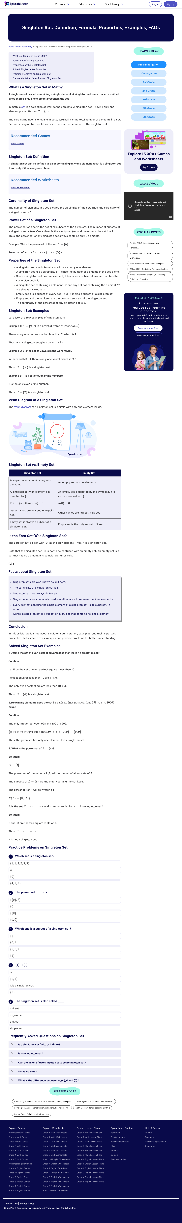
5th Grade (149, 116)
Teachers (149, 1137)
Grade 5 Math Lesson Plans (89, 1155)
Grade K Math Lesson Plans (89, 1132)
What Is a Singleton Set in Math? (30, 56)
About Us (115, 1150)
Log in (155, 4)
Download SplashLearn (155, 1141)
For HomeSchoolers (120, 1141)
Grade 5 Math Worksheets (55, 1155)
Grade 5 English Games (19, 1190)
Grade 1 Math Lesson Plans (89, 1137)
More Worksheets (20, 187)
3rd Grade (149, 99)
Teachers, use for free (148, 335)
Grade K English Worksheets (56, 1163)
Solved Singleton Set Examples (29, 69)
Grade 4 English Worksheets (56, 1181)
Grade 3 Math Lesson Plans (89, 1146)
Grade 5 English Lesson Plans (90, 1181)
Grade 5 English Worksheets (56, 1186)
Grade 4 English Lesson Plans (90, 1177)
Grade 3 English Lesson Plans (90, 1172)
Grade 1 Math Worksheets (55, 1137)
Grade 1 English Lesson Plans (90, 1163)
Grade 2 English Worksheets (56, 1172)
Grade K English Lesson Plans (90, 1159)
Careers (114, 1155)
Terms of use (11, 1203)
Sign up (170, 4)
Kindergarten (149, 73)
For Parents (116, 1132)
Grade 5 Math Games (18, 1159)
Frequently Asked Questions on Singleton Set (37, 78)
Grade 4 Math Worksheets (55, 1150)
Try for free (149, 167)
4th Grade (149, 108)
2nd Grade (148, 90)
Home (11, 46)
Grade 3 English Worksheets (56, 1177)
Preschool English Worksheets (56, 1159)
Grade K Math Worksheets (55, 1132)
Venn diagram (22, 406)
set (23, 106)
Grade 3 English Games (19, 1181)
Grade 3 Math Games (18, 1150)
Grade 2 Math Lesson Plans (89, 1141)
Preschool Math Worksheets (55, 1190)
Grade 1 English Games (19, 1172)
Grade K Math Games (18, 1137)
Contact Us (150, 1146)
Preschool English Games (20, 1163)
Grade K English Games (19, 1168)
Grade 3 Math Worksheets (55, 1146)
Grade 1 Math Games (18, 1141)
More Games (17, 143)
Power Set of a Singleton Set (28, 60)
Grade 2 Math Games (18, 1146)
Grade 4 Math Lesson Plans (89, 1150)
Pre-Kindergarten (148, 64)
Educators (85, 4)
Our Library (112, 4)
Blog (113, 1146)
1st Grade (149, 82)
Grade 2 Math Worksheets (55, 1141)
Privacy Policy (26, 1203)
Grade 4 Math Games (18, 1155)
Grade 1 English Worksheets (55, 1168)
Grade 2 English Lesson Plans (90, 1168)
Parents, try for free (148, 328)
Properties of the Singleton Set (29, 65)
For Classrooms (118, 1137)
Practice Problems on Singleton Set (32, 73)
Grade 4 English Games (19, 1186)
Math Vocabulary (24, 46)
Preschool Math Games (19, 1132)
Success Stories (118, 1159)
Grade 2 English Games (19, 1177)
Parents (60, 4)
